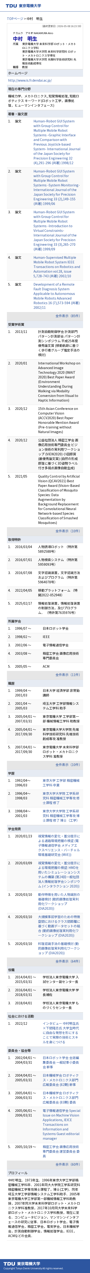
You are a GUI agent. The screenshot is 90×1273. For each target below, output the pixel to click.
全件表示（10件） (69, 531)
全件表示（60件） (69, 1164)
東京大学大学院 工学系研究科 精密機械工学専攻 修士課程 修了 (61, 798)
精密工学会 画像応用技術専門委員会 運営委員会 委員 (61, 1151)
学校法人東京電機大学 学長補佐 (61, 992)
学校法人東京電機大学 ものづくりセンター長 (61, 1005)
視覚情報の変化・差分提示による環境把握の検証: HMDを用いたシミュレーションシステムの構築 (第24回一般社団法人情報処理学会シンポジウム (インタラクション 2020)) (59, 874)
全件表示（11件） (69, 674)
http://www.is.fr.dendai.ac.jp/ (30, 80)
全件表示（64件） (69, 961)
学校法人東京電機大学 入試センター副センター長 (61, 979)
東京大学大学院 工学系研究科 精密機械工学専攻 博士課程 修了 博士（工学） (61, 816)
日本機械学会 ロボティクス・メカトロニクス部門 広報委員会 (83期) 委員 (61, 1097)
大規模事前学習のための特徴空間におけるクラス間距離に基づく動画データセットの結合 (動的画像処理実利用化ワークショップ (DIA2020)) (59, 926)
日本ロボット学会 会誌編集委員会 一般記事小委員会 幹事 (61, 1062)
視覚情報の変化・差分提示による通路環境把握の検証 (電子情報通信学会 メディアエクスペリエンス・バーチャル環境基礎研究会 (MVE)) (59, 845)
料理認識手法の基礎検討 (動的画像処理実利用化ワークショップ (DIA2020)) (59, 948)
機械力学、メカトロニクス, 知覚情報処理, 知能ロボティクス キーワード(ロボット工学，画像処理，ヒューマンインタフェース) (43, 101)
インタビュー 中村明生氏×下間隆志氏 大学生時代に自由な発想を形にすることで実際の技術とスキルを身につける (61, 1032)
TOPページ (15, 18)
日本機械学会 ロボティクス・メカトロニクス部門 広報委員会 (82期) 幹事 (61, 1080)
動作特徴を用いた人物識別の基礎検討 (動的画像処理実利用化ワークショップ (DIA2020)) (59, 901)
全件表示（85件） (69, 315)
